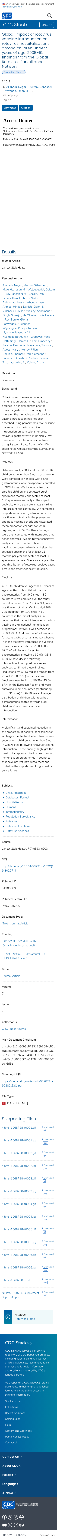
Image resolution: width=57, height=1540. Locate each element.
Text (5, 923)
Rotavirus (11, 821)
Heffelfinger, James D (16, 341)
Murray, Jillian (29, 349)
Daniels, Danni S (33, 307)
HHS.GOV (7, 1535)
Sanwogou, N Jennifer (16, 324)
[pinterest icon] (10, 1524)
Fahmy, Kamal (11, 298)
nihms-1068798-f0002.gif (19, 1153)
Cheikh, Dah (36, 294)
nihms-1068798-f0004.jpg (19, 1217)
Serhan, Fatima (38, 358)
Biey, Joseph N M (15, 294)
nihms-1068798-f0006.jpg (19, 1267)
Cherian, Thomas (13, 354)
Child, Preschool (16, 793)
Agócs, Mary (10, 349)
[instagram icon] (15, 1517)
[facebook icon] (4, 1517)
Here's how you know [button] (13, 6)
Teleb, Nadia (30, 298)
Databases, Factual (17, 797)
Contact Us (11, 1442)
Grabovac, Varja (40, 337)
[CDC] (7, 15)
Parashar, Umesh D (15, 358)
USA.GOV (21, 1535)
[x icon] (10, 1517)
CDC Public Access (14, 1029)
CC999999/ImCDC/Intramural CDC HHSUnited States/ (25, 956)
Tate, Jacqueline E (13, 362)
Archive (7, 1493)
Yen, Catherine (35, 354)
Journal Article (19, 923)
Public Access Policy (17, 1436)
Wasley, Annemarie (38, 311)
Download (10, 108)
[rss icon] (21, 1524)
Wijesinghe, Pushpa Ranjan (20, 328)
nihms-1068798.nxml (16, 1280)
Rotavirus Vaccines (17, 831)
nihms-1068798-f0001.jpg (19, 1140)
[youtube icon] (4, 1524)
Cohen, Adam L (36, 362)
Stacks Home (13, 1401)
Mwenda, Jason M (16, 91)
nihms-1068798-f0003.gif (19, 1178)
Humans (11, 807)
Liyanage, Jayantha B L (17, 332)
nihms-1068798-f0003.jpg (19, 1191)
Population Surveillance (20, 816)
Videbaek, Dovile (13, 311)
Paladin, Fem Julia (14, 345)
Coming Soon (12, 1419)
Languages (10, 1484)
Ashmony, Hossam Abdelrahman (23, 302)
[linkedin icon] (21, 1517)
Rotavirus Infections (18, 826)
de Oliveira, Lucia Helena (38, 315)
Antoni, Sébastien (41, 87)
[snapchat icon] (15, 1524)
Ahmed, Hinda (11, 307)
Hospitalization (15, 802)
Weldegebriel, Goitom (41, 289)
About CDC (10, 1466)
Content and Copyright (18, 1431)
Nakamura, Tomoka (39, 345)
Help (8, 1425)
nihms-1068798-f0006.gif (19, 1255)
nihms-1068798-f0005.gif (19, 1229)
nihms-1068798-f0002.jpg (19, 1166)
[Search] (50, 15)
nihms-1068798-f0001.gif (19, 1128)
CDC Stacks (17, 1343)
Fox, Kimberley (41, 341)
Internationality (15, 812)
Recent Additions (15, 1413)
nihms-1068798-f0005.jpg (19, 1242)
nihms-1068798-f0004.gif (19, 1204)
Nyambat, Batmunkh (15, 337)
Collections (11, 1407)
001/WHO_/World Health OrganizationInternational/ (19, 943)
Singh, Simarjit (11, 315)
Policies (7, 1475)
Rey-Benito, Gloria (16, 319)
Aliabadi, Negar (16, 87)
